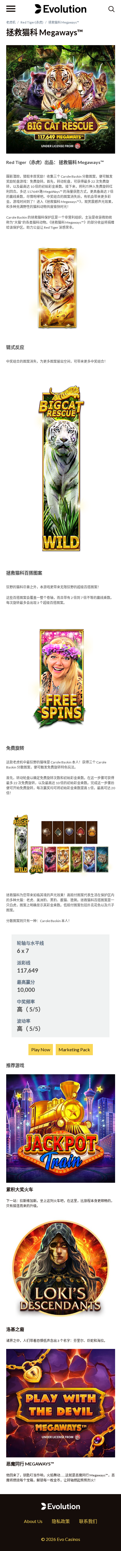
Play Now (40, 1049)
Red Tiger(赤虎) (32, 22)
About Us (33, 1521)
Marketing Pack (74, 1049)
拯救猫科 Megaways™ (63, 22)
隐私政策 (61, 1521)
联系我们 (88, 1521)
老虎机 (10, 22)
